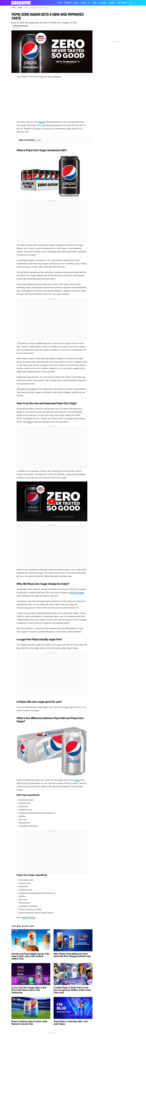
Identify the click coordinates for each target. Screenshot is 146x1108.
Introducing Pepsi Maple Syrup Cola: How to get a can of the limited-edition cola (30, 956)
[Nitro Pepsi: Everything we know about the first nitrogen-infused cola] (73, 940)
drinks (77, 780)
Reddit (33, 917)
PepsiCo (41, 122)
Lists (83, 3)
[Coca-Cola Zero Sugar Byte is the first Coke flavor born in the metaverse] (30, 974)
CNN (29, 917)
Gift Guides (122, 3)
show (38, 140)
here (30, 422)
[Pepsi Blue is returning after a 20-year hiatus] (73, 1008)
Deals (76, 3)
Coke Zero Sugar (76, 593)
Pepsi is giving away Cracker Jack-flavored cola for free (29, 1022)
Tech (60, 3)
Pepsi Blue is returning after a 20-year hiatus (71, 1022)
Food (94, 3)
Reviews (67, 3)
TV (89, 3)
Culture (102, 3)
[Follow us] (130, 3)
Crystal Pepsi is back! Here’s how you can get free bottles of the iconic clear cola (72, 990)
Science (111, 3)
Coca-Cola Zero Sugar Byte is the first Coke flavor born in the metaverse (28, 990)
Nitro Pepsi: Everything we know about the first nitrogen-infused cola (72, 955)
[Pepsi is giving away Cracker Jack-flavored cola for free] (30, 1008)
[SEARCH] (134, 2)
